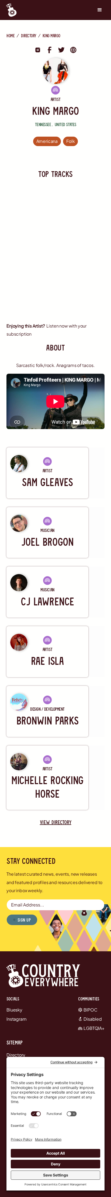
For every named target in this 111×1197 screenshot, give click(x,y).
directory (28, 35)
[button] (100, 10)
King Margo (51, 35)
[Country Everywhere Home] (10, 10)
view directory (55, 822)
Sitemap (14, 1042)
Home (10, 35)
